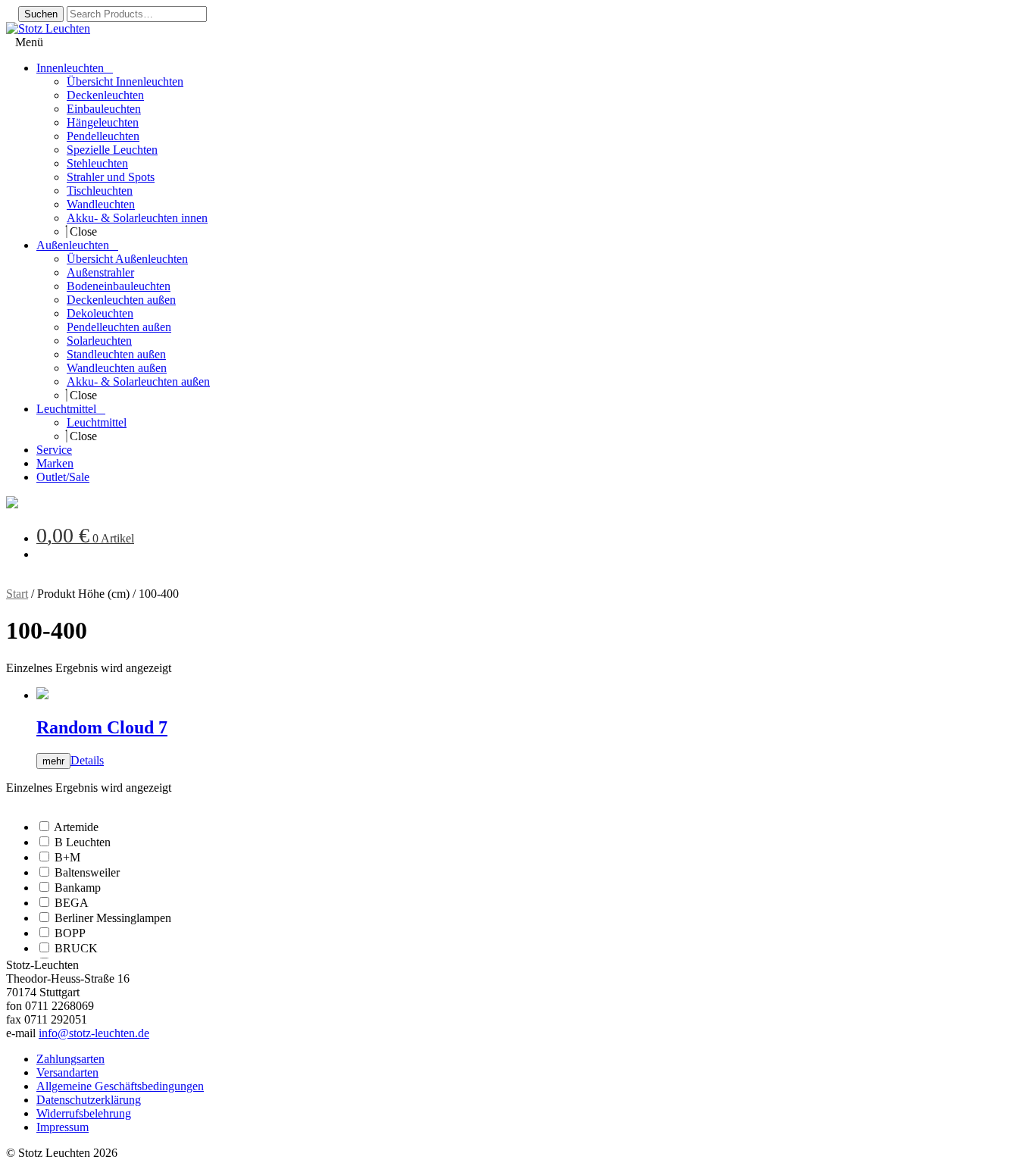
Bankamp (78, 887)
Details (87, 760)
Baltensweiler (87, 872)
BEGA (72, 902)
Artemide (76, 827)
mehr (53, 761)
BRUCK (76, 948)
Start (17, 593)
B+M (67, 857)
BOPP (70, 933)
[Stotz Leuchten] (12, 504)
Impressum (62, 1127)
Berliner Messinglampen (113, 917)
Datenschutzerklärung (88, 1099)
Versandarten (67, 1072)
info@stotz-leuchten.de (94, 1033)
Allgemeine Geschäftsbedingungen (120, 1086)
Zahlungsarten (70, 1058)
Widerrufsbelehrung (83, 1113)
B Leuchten (83, 842)
